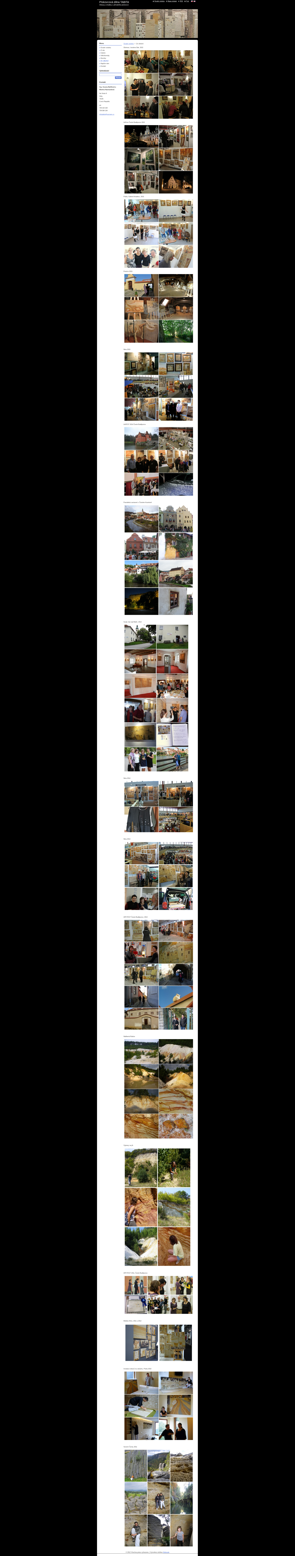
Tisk (187, 1)
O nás (103, 50)
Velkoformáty (105, 55)
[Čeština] (192, 1)
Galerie (103, 53)
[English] (194, 1)
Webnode (166, 1552)
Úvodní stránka (129, 44)
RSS (181, 1)
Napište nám (105, 63)
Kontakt (103, 66)
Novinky (103, 58)
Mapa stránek (172, 1)
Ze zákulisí (104, 61)
